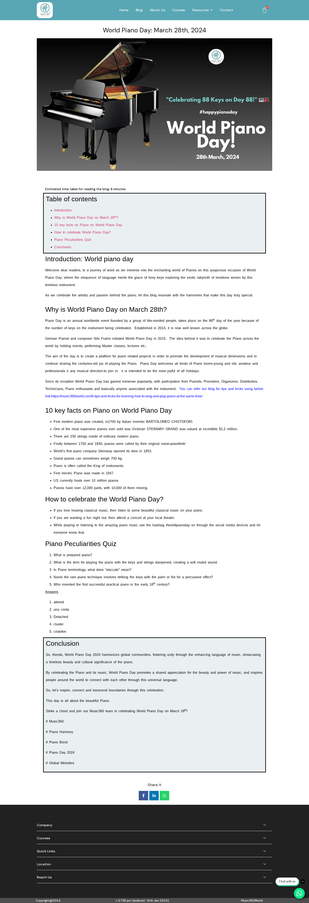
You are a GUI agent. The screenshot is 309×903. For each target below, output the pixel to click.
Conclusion (62, 247)
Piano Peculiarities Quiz (72, 239)
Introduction (63, 210)
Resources (200, 10)
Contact (226, 10)
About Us (157, 10)
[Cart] (264, 10)
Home (123, 10)
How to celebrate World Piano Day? (82, 232)
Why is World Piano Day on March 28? (86, 217)
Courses (178, 10)
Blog (139, 10)
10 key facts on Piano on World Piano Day (88, 225)
